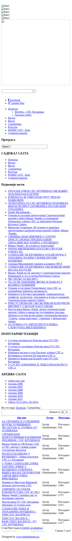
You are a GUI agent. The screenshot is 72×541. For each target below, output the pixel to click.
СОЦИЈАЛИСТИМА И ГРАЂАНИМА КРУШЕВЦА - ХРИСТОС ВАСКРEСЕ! (19, 511)
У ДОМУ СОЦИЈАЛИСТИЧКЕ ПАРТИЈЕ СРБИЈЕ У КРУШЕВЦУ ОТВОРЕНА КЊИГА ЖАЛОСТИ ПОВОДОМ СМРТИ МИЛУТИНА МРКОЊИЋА (21, 471)
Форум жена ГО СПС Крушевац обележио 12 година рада (20, 503)
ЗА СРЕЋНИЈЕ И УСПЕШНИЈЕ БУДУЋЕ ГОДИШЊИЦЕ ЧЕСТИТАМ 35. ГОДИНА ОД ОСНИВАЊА (21, 426)
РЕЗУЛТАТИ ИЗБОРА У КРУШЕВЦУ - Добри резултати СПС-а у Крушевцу (20, 456)
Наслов (21, 417)
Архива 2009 (15, 392)
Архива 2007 (15, 386)
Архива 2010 (15, 396)
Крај (40, 528)
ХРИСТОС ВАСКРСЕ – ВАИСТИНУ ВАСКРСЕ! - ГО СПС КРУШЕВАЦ (19, 521)
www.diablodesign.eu (27, 536)
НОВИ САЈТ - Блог (19, 130)
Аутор (49, 417)
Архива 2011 (15, 399)
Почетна (13, 108)
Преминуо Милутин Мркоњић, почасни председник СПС (20, 484)
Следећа (33, 528)
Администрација (17, 133)
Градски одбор (23, 114)
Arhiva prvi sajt (16, 380)
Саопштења (14, 124)
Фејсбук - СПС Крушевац (29, 111)
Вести (11, 121)
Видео (11, 118)
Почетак (21, 407)
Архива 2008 (15, 389)
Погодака (64, 417)
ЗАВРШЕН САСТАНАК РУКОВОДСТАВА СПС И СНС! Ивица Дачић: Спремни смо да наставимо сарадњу (21, 494)
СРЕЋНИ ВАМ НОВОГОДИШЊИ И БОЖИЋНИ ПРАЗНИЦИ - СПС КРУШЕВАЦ (21, 437)
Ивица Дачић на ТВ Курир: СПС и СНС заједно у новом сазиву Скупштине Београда (21, 446)
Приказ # (54, 412)
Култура (12, 127)
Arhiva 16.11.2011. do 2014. (23, 402)
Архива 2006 (15, 383)
